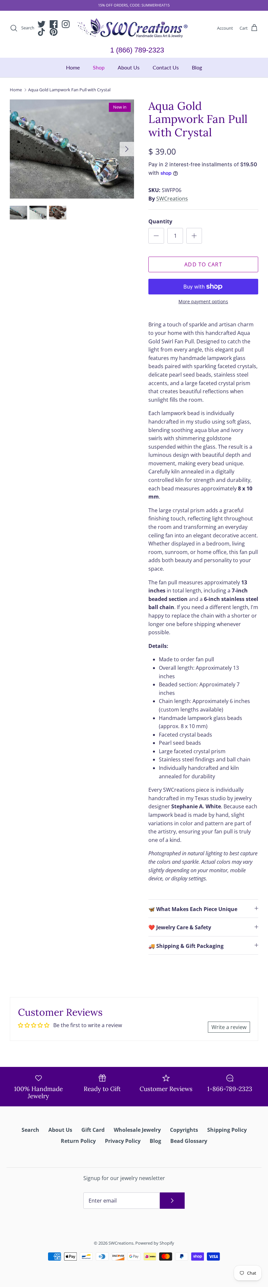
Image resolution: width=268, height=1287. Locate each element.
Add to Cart (203, 264)
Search (30, 1129)
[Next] (127, 149)
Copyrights (184, 1129)
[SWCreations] (134, 28)
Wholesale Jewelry (137, 1129)
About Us (129, 67)
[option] (72, 149)
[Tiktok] (41, 32)
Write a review (228, 1027)
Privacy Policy (123, 1141)
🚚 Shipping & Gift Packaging (186, 946)
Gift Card (93, 1129)
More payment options (203, 302)
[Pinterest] (54, 32)
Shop (99, 67)
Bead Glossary (188, 1141)
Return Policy (78, 1141)
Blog (197, 67)
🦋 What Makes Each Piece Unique (192, 909)
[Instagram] (66, 24)
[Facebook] (54, 24)
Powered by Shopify (154, 1243)
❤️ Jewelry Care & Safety (179, 927)
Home (73, 67)
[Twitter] (41, 24)
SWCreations (172, 198)
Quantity (160, 221)
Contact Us (166, 67)
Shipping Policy (227, 1129)
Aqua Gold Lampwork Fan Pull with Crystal (69, 90)
